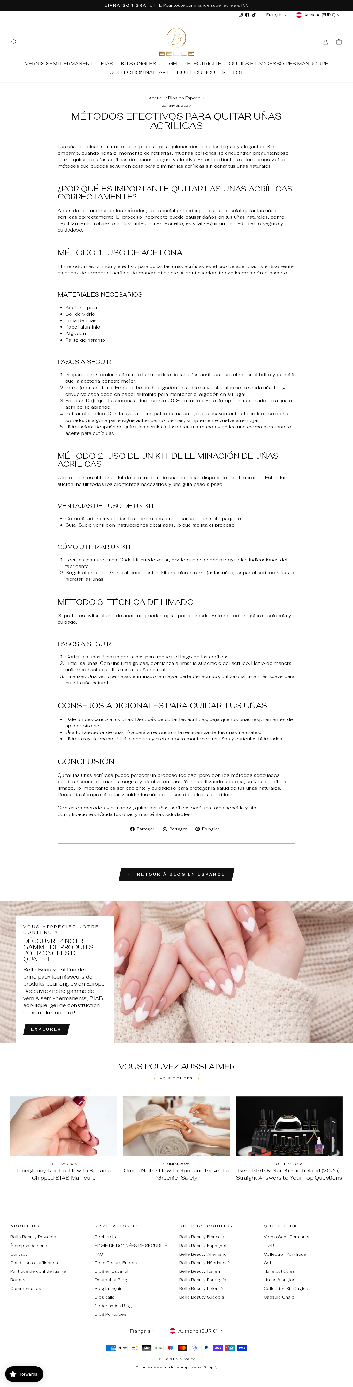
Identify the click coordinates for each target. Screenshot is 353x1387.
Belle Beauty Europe (116, 1262)
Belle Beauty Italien (199, 1271)
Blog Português (110, 1314)
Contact (18, 1254)
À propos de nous (28, 1245)
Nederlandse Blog (113, 1305)
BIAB (107, 64)
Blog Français (109, 1288)
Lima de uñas (81, 320)
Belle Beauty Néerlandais (205, 1262)
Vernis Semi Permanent (59, 64)
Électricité (204, 64)
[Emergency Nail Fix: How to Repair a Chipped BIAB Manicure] (63, 1126)
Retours (18, 1279)
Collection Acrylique (285, 1254)
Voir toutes (176, 1078)
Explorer (46, 1029)
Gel (174, 64)
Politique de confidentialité (38, 1271)
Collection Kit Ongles (286, 1288)
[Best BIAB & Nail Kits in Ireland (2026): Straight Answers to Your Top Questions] (289, 1126)
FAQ (99, 1254)
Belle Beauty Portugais (202, 1279)
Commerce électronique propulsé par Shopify (177, 1367)
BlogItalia (105, 1297)
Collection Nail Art (139, 72)
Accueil (156, 97)
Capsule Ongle (279, 1297)
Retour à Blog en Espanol (180, 874)
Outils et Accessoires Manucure (278, 64)
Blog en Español (111, 1271)
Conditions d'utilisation (34, 1262)
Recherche (106, 1236)
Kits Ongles (139, 64)
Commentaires (25, 1288)
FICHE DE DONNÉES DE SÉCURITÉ (131, 1245)
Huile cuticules (201, 72)
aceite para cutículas (89, 433)
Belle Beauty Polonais (201, 1288)
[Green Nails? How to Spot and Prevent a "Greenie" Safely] (176, 1126)
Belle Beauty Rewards (33, 1236)
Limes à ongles (279, 1279)
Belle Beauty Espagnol (202, 1245)
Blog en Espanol (185, 97)
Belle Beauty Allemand (203, 1254)
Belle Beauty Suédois (201, 1297)
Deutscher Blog (111, 1279)
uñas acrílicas (258, 188)
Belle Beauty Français (201, 1236)
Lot (238, 72)
